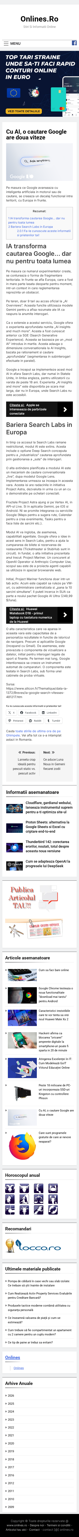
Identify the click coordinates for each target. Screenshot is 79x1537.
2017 (11, 1467)
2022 (11, 1427)
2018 (11, 1459)
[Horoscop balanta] (38, 1203)
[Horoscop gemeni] (38, 1192)
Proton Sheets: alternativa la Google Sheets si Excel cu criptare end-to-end (47, 826)
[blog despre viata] (33, 1253)
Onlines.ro (39, 18)
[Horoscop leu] (10, 1203)
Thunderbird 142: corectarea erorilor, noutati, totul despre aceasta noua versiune (47, 846)
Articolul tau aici (16, 1529)
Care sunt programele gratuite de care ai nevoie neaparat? (55, 1137)
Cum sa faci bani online (54, 970)
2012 (11, 1483)
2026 (11, 1395)
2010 (11, 1499)
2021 (11, 1435)
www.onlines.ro (17, 1525)
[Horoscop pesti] (53, 1213)
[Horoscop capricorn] (24, 1213)
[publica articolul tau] (34, 912)
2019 (11, 1451)
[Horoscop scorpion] (53, 1203)
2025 (11, 1403)
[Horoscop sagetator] (10, 1213)
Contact (34, 1529)
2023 (11, 1419)
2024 (11, 1411)
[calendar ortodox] (34, 938)
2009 (11, 1507)
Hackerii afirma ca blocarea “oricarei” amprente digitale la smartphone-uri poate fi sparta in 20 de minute (53, 1042)
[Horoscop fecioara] (24, 1203)
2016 (11, 1475)
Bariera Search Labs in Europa (30, 227)
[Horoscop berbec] (10, 1192)
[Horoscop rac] (53, 1192)
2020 (11, 1443)
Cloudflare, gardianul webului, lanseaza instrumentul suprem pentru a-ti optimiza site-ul (49, 807)
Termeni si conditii (58, 1525)
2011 (11, 1491)
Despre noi (37, 1525)
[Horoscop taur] (24, 1192)
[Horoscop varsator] (38, 1213)
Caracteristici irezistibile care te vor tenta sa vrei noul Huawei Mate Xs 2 (54, 1015)
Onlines (12, 1357)
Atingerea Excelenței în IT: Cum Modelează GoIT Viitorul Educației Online (55, 1063)
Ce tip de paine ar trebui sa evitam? (30, 1342)
